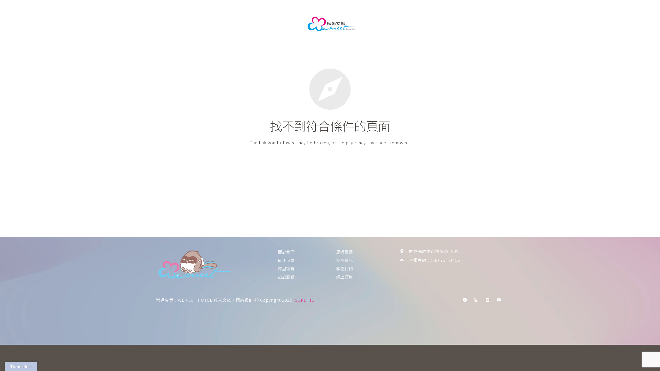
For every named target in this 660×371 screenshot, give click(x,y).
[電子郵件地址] (499, 300)
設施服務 (286, 24)
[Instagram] (476, 300)
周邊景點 (376, 24)
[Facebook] (465, 300)
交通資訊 (398, 24)
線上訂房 (441, 24)
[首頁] (208, 265)
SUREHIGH (306, 300)
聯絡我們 (419, 24)
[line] (487, 300)
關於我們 (219, 24)
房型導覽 (264, 24)
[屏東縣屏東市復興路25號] (404, 251)
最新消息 (241, 24)
